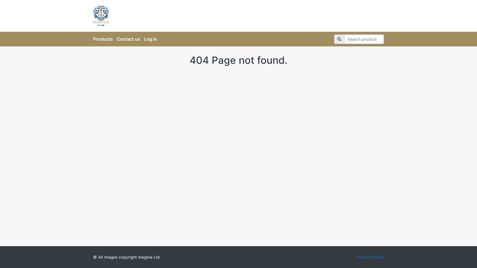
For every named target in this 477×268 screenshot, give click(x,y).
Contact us (128, 39)
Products (103, 39)
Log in (150, 39)
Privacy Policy (370, 257)
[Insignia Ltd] (139, 16)
